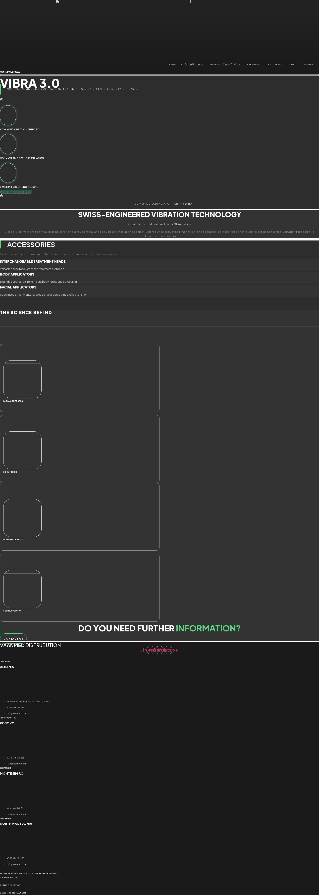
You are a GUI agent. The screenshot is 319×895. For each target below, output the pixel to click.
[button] (159, 300)
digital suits (19, 893)
